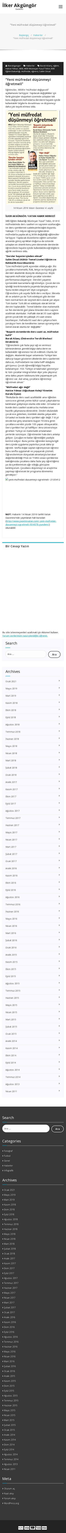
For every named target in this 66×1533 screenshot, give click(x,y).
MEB (21, 68)
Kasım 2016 (11, 875)
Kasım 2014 (11, 1048)
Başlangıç (24, 35)
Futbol (7, 1155)
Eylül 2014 (11, 1062)
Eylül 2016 (11, 889)
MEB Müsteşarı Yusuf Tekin (37, 68)
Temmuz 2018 (13, 731)
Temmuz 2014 (13, 1077)
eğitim (56, 65)
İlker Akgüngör (19, 5)
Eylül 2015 (11, 976)
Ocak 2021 (11, 681)
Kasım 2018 (11, 702)
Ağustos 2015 (12, 983)
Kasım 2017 (11, 789)
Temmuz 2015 (13, 990)
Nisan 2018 (11, 753)
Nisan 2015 (11, 1012)
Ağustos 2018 (12, 724)
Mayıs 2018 (11, 746)
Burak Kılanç (46, 65)
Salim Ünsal (44, 71)
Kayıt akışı (9, 1493)
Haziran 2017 (12, 825)
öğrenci (34, 71)
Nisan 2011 (11, 1091)
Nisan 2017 (11, 839)
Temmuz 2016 (13, 904)
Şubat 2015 (11, 1026)
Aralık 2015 (11, 954)
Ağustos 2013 (12, 1084)
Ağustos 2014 (12, 1069)
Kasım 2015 (11, 961)
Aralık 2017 (11, 782)
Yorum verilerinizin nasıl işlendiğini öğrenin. (25, 635)
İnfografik (8, 1170)
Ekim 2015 (11, 969)
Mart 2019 (11, 695)
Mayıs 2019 (11, 688)
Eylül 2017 (11, 803)
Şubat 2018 (11, 767)
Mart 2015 (11, 1019)
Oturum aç (9, 1488)
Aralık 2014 (11, 1041)
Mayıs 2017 (11, 832)
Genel (7, 1160)
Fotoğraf (8, 1150)
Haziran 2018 (12, 738)
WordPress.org (11, 1503)
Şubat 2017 (11, 854)
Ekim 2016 (11, 882)
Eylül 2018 (11, 717)
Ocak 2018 (11, 774)
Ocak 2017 (11, 861)
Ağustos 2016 (12, 897)
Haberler (38, 35)
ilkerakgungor (14, 65)
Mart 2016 (11, 933)
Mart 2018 (11, 760)
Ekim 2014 (11, 1055)
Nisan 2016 (11, 925)
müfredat (25, 71)
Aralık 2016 (11, 868)
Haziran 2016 (12, 911)
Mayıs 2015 (11, 1005)
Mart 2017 (11, 846)
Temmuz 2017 (13, 818)
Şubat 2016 (11, 940)
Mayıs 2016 (11, 918)
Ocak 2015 (11, 1033)
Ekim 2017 (11, 796)
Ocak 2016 (11, 947)
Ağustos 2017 (12, 810)
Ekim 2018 (11, 710)
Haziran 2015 (12, 997)
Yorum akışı (10, 1498)
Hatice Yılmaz (12, 68)
